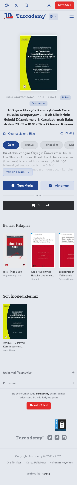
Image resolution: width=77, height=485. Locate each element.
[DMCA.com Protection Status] (61, 425)
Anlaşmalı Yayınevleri (17, 372)
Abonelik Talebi (39, 405)
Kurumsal (9, 383)
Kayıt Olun (64, 5)
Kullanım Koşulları (61, 462)
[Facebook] (57, 438)
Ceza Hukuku (38, 104)
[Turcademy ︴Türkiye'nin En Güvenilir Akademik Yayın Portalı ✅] (25, 16)
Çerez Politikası (36, 462)
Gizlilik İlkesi (14, 462)
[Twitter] (49, 438)
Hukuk (65, 98)
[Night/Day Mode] (17, 5)
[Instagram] (64, 438)
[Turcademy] (27, 438)
